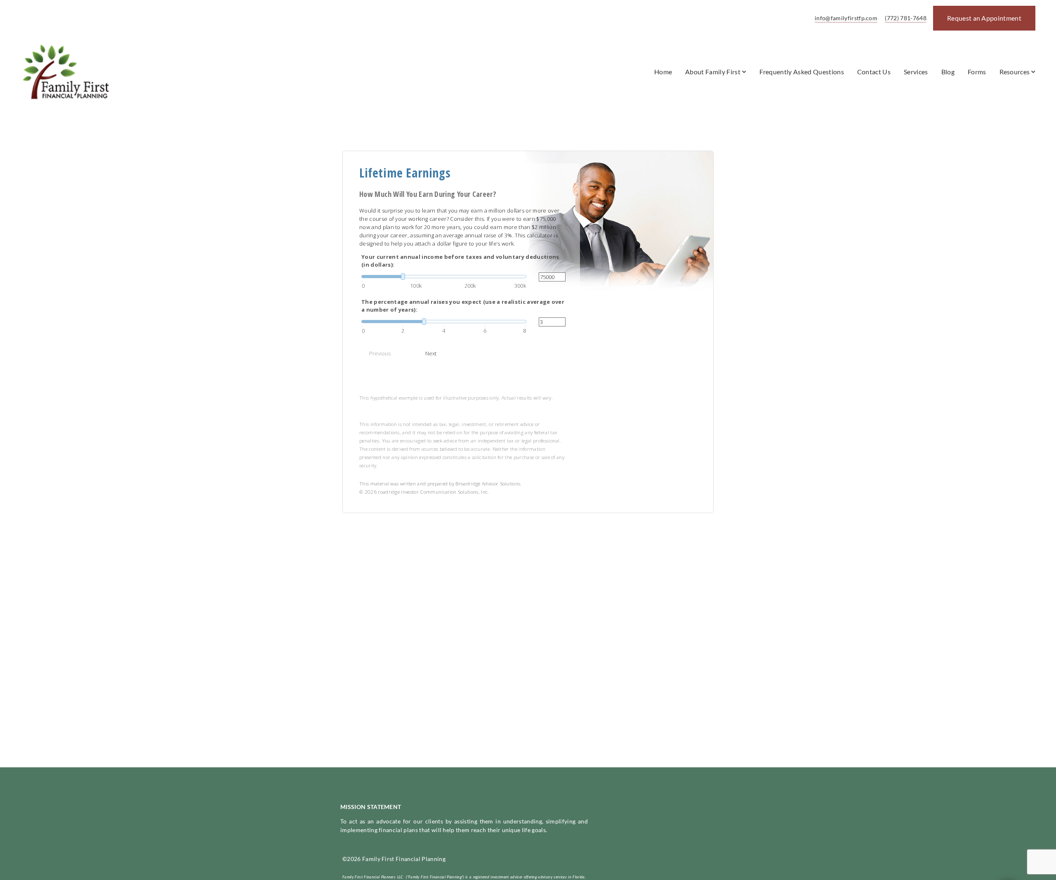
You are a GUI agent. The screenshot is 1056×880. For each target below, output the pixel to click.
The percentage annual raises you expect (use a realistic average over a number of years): (462, 306)
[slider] (443, 276)
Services (916, 72)
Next (430, 353)
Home (663, 72)
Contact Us (874, 72)
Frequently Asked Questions (801, 72)
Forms (977, 72)
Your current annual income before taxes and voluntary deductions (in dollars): (460, 261)
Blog (948, 72)
